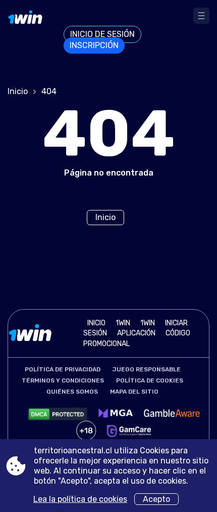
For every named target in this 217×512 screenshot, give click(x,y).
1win (123, 323)
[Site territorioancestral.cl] (36, 30)
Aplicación (136, 333)
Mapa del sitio (134, 391)
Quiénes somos (72, 391)
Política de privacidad (62, 369)
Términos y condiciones (63, 380)
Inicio (18, 91)
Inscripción (94, 45)
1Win (147, 323)
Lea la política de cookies (80, 499)
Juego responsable (147, 369)
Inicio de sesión (102, 34)
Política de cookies (149, 380)
